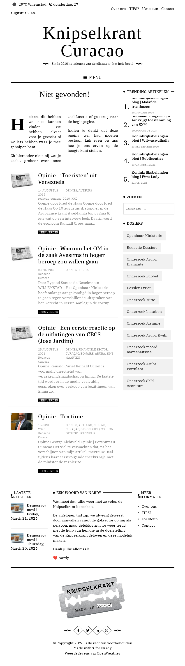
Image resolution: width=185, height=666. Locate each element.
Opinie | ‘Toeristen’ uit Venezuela (67, 178)
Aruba (84, 270)
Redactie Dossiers (142, 247)
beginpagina (83, 121)
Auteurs (85, 190)
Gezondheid (90, 429)
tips (114, 140)
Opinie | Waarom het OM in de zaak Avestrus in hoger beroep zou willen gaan (73, 255)
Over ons (118, 8)
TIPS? (134, 8)
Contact (167, 8)
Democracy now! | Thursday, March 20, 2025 (28, 542)
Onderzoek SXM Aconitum (140, 383)
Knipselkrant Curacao (92, 41)
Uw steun (150, 8)
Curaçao (72, 353)
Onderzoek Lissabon (144, 311)
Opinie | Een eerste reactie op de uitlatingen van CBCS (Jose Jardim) (76, 334)
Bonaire (87, 353)
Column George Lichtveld (89, 431)
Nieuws (99, 425)
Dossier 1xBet (139, 288)
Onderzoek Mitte (141, 299)
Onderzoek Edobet (142, 276)
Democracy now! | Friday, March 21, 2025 (28, 512)
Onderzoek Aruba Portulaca (142, 366)
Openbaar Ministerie (144, 235)
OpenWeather (108, 653)
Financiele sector (93, 349)
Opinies (71, 190)
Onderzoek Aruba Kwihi (147, 335)
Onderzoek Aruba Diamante (142, 261)
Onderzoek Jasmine (143, 323)
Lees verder (48, 232)
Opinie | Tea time (60, 416)
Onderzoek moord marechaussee (142, 349)
